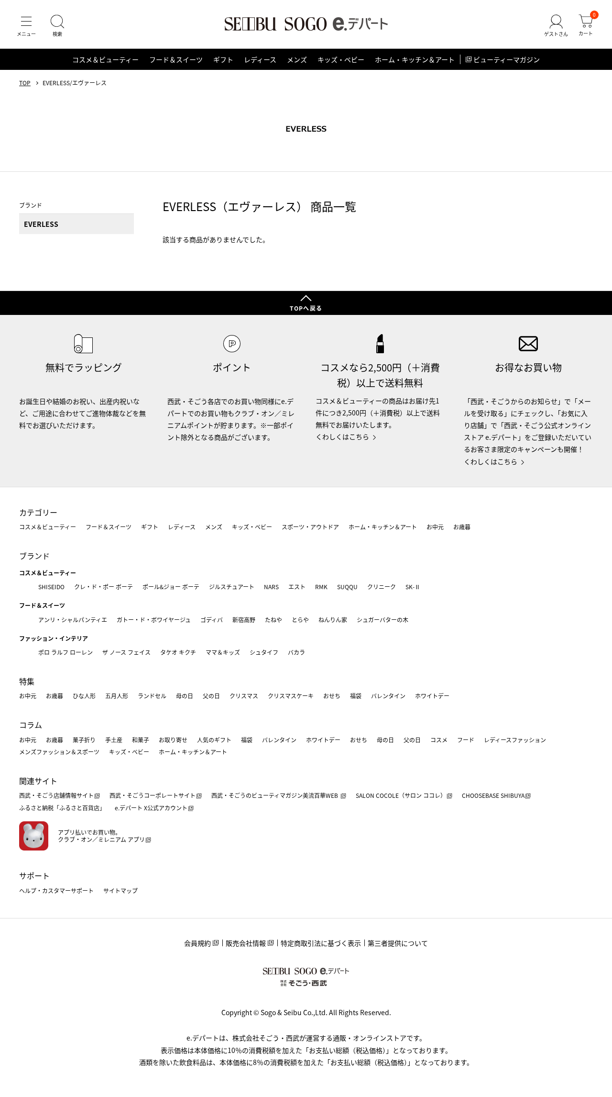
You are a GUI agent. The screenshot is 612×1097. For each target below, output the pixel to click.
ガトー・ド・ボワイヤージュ (154, 620)
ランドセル (152, 696)
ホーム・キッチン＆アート (415, 59)
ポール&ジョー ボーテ (170, 586)
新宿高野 (243, 620)
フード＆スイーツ (176, 59)
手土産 (113, 740)
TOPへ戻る (306, 308)
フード (465, 740)
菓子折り (84, 740)
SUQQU (347, 586)
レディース (260, 59)
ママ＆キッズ (223, 652)
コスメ (439, 740)
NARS (271, 586)
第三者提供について (398, 943)
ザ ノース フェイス (126, 652)
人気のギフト (214, 740)
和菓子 (140, 740)
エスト (297, 586)
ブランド (34, 555)
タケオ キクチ (178, 652)
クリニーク (381, 586)
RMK (321, 586)
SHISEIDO (51, 586)
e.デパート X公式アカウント (151, 808)
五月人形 (116, 696)
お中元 (435, 527)
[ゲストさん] (556, 25)
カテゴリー (38, 512)
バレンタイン (388, 696)
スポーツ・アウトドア (310, 527)
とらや (300, 620)
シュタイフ (264, 652)
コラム (30, 724)
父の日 (211, 696)
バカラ (296, 652)
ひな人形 (84, 696)
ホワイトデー (432, 696)
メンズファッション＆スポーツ (59, 752)
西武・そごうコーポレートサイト (152, 795)
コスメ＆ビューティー (105, 59)
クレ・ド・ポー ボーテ (103, 586)
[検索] (57, 25)
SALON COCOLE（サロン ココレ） (401, 795)
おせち (331, 696)
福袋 (355, 696)
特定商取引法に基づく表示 (321, 943)
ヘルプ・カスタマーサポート (56, 890)
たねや (273, 620)
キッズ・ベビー (340, 59)
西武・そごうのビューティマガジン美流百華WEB (275, 795)
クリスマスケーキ (291, 696)
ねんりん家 (332, 620)
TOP (25, 82)
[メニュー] (26, 25)
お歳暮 (461, 527)
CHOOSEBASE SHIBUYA (493, 795)
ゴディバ (211, 620)
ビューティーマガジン (506, 59)
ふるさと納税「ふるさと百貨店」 (62, 808)
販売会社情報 (246, 943)
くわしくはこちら (342, 436)
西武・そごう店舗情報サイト (56, 795)
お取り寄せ (173, 740)
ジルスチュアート (231, 586)
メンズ (297, 59)
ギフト (223, 59)
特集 (26, 681)
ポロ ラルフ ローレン (65, 652)
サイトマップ (120, 890)
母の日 (184, 696)
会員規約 (197, 943)
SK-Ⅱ (412, 586)
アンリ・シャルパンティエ (72, 620)
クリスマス (244, 696)
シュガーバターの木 (382, 620)
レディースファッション (515, 740)
